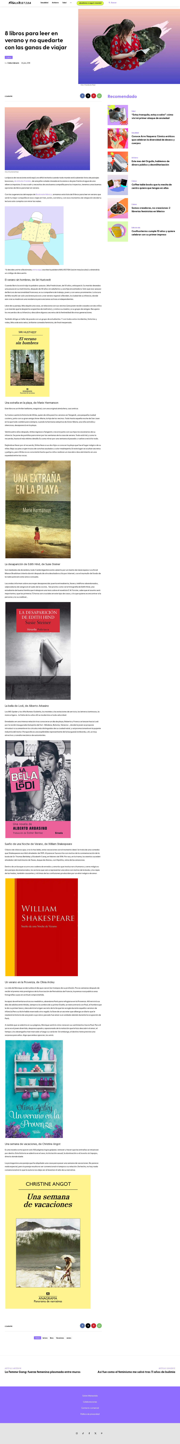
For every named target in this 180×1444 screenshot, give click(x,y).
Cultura (8, 57)
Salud (133, 111)
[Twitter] (95, 1433)
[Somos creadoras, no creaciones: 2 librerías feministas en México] (118, 208)
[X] (88, 95)
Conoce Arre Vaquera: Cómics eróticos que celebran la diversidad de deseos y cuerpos (153, 139)
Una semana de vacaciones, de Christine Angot (32, 1144)
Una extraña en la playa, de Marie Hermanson (31, 403)
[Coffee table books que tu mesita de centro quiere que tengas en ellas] (118, 185)
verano (68, 1338)
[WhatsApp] (99, 95)
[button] (112, 2)
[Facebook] (82, 95)
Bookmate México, (44, 194)
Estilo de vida (136, 227)
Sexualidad (135, 132)
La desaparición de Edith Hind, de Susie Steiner (32, 564)
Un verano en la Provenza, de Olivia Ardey (29, 982)
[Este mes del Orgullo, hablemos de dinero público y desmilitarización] (118, 162)
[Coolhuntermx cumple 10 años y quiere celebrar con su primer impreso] (118, 231)
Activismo (135, 157)
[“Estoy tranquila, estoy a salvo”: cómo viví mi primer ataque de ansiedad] (118, 115)
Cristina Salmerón (13, 63)
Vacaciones (60, 1338)
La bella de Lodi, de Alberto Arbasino (27, 706)
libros (51, 1338)
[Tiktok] (83, 1433)
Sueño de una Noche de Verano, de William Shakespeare (38, 844)
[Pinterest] (93, 95)
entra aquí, (37, 270)
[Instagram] (76, 1433)
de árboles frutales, (23, 181)
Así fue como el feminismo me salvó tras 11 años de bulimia (136, 1372)
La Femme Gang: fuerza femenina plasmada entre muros (42, 1372)
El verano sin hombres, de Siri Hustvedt (28, 280)
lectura (45, 1338)
